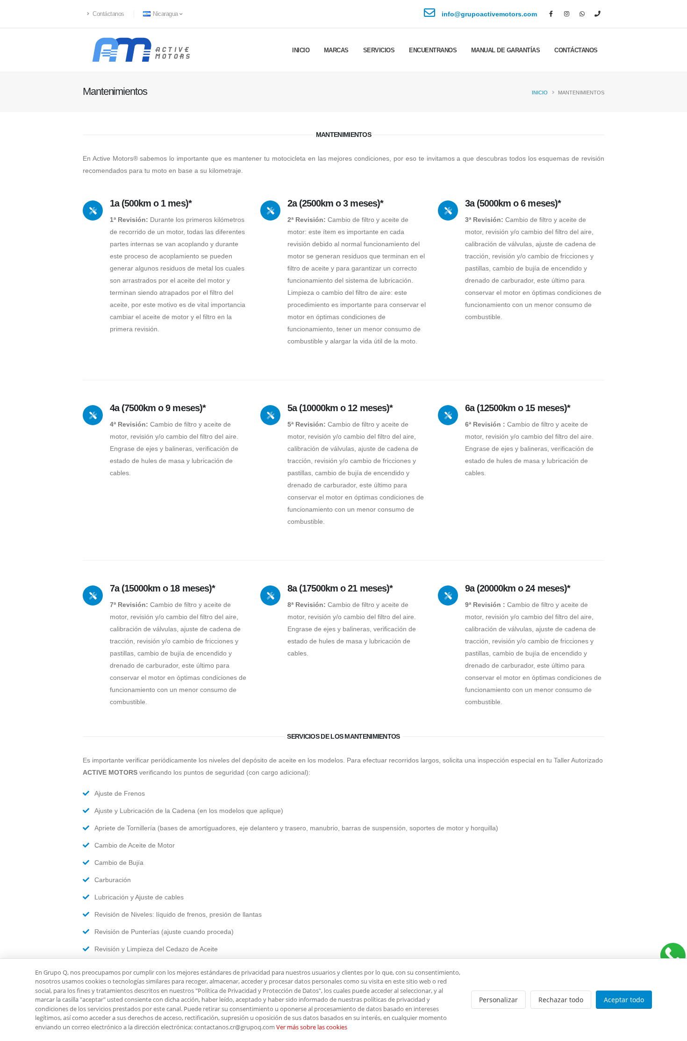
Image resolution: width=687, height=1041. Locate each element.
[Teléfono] (597, 14)
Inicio (300, 50)
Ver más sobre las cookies (311, 1027)
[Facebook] (551, 14)
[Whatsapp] (581, 14)
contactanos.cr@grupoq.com (234, 1027)
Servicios (379, 50)
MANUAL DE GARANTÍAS (505, 50)
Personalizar (498, 999)
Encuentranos (433, 50)
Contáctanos (107, 14)
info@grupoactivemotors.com (489, 14)
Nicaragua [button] (165, 14)
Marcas (336, 50)
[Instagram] (566, 14)
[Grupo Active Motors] (673, 956)
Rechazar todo (560, 999)
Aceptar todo (624, 999)
